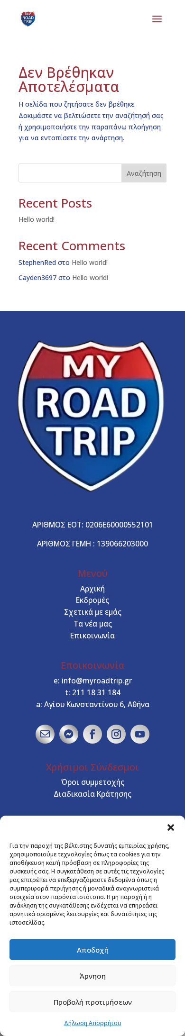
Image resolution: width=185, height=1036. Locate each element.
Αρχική (92, 588)
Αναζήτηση (144, 173)
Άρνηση (93, 976)
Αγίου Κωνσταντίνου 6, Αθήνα (96, 704)
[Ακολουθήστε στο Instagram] (116, 734)
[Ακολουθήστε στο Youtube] (139, 734)
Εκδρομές (92, 600)
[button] (171, 827)
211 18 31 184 (96, 692)
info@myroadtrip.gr (97, 680)
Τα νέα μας (93, 623)
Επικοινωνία (92, 635)
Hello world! (36, 219)
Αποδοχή (93, 949)
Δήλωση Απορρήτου (92, 1023)
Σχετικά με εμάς (92, 612)
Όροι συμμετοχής (92, 782)
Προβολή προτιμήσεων (93, 1002)
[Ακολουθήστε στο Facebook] (92, 734)
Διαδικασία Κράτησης (92, 794)
